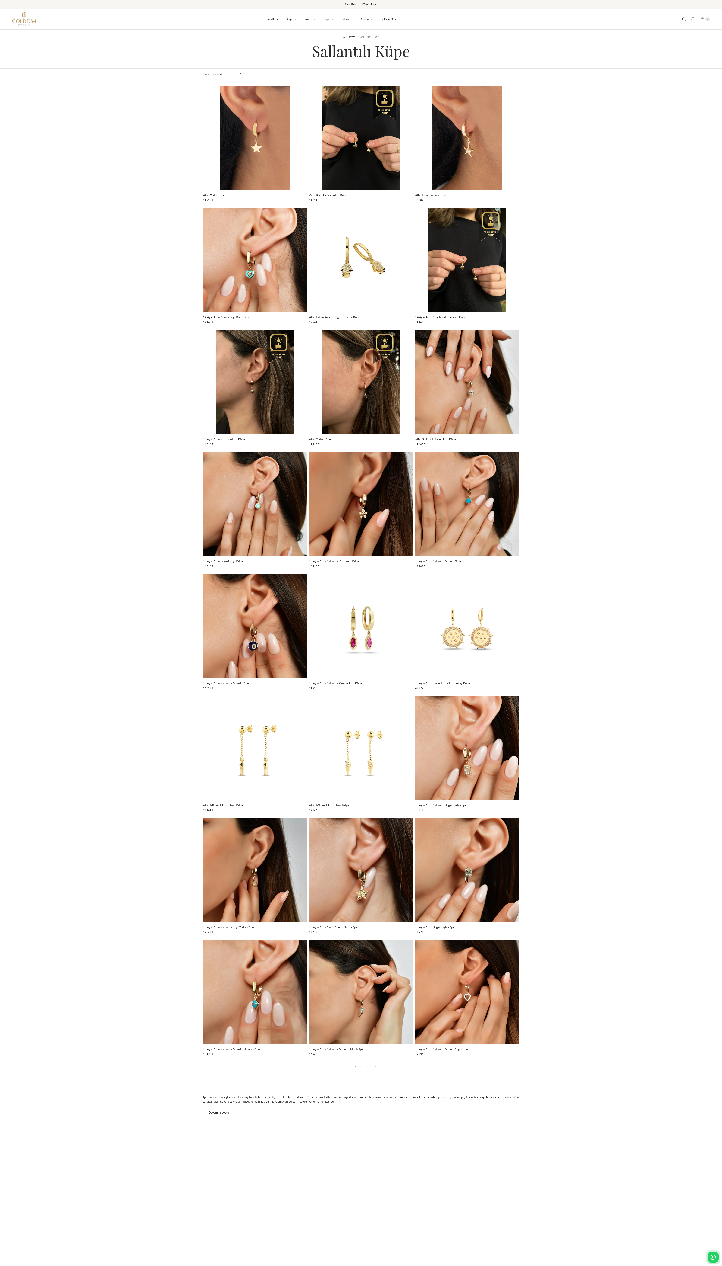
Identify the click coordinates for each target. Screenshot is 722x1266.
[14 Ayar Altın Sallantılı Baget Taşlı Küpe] (467, 748)
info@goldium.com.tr (498, 1170)
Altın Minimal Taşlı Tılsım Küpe (223, 805)
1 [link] (355, 1066)
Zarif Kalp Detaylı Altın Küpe (328, 195)
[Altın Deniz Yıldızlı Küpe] (467, 138)
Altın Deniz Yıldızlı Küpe (431, 195)
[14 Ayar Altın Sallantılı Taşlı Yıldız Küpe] (255, 870)
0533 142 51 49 (494, 1177)
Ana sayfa (349, 37)
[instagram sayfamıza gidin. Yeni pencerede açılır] (492, 1194)
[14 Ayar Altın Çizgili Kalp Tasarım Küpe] (467, 260)
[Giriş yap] (693, 19)
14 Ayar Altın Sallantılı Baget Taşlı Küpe (440, 805)
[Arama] (684, 19)
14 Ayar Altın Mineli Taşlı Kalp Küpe (226, 317)
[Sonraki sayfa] (375, 1066)
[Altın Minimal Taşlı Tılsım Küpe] (255, 748)
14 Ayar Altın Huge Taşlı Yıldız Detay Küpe (442, 683)
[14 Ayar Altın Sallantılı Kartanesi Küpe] (361, 504)
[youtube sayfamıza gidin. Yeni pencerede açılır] (502, 1194)
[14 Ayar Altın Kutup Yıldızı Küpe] (255, 382)
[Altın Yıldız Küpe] (255, 138)
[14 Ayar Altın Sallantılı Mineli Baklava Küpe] (255, 992)
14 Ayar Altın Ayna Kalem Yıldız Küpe (333, 927)
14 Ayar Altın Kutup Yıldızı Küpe (224, 439)
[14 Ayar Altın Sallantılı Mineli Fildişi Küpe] (361, 992)
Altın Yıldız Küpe (214, 195)
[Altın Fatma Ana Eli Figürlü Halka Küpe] (361, 260)
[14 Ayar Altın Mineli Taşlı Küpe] (255, 504)
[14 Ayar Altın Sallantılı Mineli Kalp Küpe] (467, 992)
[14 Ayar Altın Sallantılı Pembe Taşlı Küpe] (361, 626)
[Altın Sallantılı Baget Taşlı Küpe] (467, 382)
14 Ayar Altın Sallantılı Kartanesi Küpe (334, 561)
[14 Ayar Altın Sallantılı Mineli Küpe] (467, 504)
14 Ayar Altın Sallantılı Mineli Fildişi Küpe (336, 1049)
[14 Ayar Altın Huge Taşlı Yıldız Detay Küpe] (467, 626)
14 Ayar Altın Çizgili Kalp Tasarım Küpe (440, 317)
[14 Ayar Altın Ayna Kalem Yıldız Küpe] (361, 870)
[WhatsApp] (713, 1257)
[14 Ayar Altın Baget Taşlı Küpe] (467, 870)
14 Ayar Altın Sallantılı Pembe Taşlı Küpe (335, 683)
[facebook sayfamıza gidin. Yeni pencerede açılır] (483, 1194)
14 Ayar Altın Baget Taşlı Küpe (434, 927)
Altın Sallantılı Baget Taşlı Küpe (435, 439)
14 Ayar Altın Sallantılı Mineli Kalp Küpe (441, 1049)
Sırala (206, 74)
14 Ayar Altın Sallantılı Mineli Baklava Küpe (231, 1049)
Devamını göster (219, 1112)
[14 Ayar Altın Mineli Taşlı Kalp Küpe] (255, 260)
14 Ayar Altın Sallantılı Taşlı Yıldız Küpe (228, 927)
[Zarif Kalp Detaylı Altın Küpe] (361, 138)
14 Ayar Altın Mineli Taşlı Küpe (223, 561)
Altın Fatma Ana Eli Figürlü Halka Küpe (334, 317)
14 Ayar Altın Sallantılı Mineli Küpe (438, 561)
